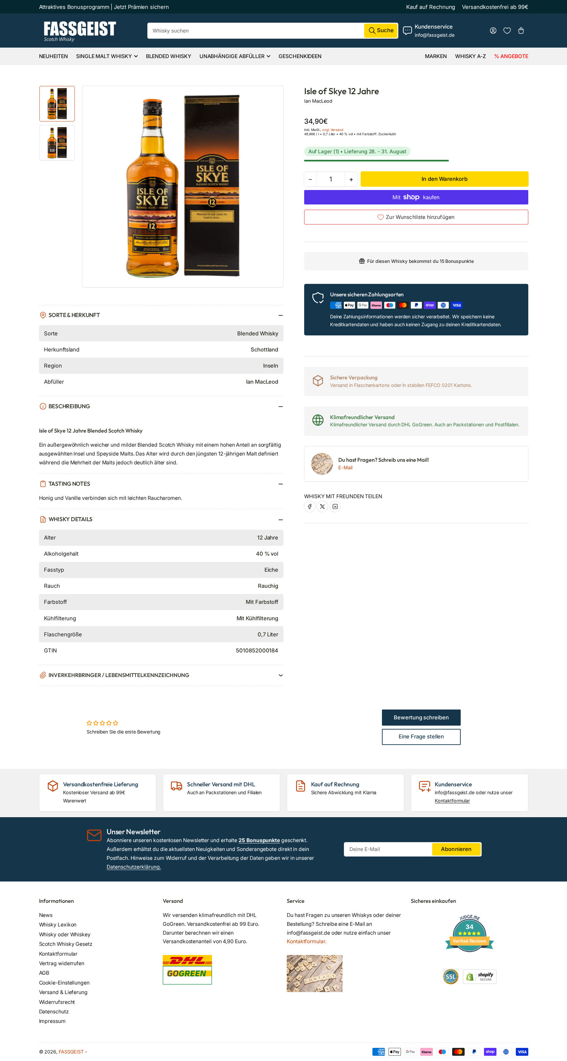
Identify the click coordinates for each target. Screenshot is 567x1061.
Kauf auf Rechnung (430, 7)
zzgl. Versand (332, 129)
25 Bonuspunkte (259, 840)
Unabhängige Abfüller (232, 56)
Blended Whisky (168, 56)
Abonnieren (456, 849)
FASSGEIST (71, 1051)
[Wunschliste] (507, 30)
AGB (44, 973)
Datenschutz (54, 1011)
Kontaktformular (452, 800)
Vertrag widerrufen (62, 963)
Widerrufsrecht (57, 1002)
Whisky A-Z (470, 56)
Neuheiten (53, 56)
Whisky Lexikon (58, 925)
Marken (436, 56)
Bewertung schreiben (421, 717)
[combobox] (273, 31)
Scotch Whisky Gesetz (66, 944)
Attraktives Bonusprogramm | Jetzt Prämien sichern (104, 7)
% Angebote (511, 56)
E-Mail (345, 467)
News (46, 915)
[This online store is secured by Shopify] (479, 976)
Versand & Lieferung (63, 992)
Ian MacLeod (318, 101)
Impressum (52, 1021)
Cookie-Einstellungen (64, 983)
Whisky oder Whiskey (65, 934)
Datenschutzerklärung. (134, 867)
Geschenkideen (300, 56)
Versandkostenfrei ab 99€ (495, 7)
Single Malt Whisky (104, 56)
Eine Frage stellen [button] (421, 736)
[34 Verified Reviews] (469, 964)
